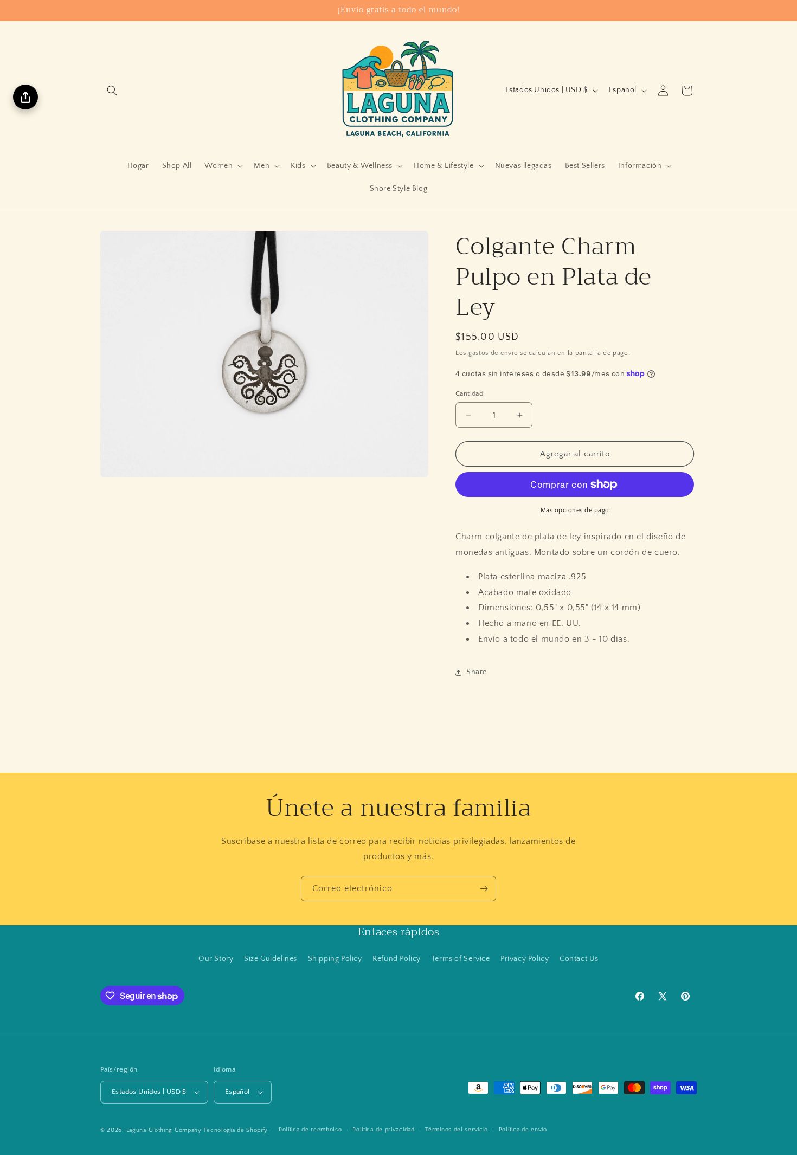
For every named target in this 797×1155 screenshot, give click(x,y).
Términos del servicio (456, 1129)
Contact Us (579, 958)
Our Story (215, 958)
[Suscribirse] (484, 888)
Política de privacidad (383, 1129)
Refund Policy (396, 958)
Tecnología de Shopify (235, 1130)
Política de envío (523, 1129)
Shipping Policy (335, 958)
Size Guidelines (270, 958)
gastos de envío (493, 353)
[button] (112, 90)
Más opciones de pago (575, 510)
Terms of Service (461, 958)
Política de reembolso (310, 1129)
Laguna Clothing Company (164, 1130)
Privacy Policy (524, 958)
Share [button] (476, 672)
